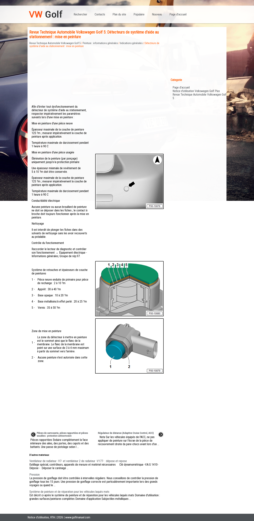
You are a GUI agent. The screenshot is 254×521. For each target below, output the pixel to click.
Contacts (100, 14)
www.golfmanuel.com (77, 517)
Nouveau (157, 14)
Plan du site (119, 14)
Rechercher (80, 14)
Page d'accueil (178, 14)
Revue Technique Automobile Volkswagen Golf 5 (55, 43)
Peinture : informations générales (100, 43)
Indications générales (131, 43)
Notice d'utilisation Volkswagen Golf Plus (196, 91)
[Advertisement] (97, 74)
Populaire (139, 14)
